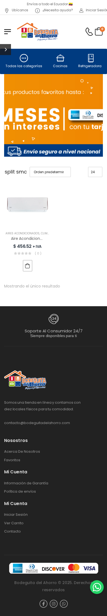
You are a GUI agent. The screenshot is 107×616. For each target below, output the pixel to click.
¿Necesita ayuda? (57, 10)
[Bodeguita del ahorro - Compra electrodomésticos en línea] (37, 31)
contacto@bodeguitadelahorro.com (37, 422)
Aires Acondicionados (22, 233)
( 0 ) (38, 253)
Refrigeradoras (90, 66)
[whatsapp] (64, 604)
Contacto (12, 531)
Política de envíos (20, 491)
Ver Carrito (14, 523)
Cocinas (60, 66)
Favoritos (12, 460)
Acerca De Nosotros (22, 451)
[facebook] (43, 604)
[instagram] (54, 604)
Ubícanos (19, 10)
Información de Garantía (26, 483)
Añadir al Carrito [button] (27, 266)
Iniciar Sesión (16, 514)
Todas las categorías (23, 66)
